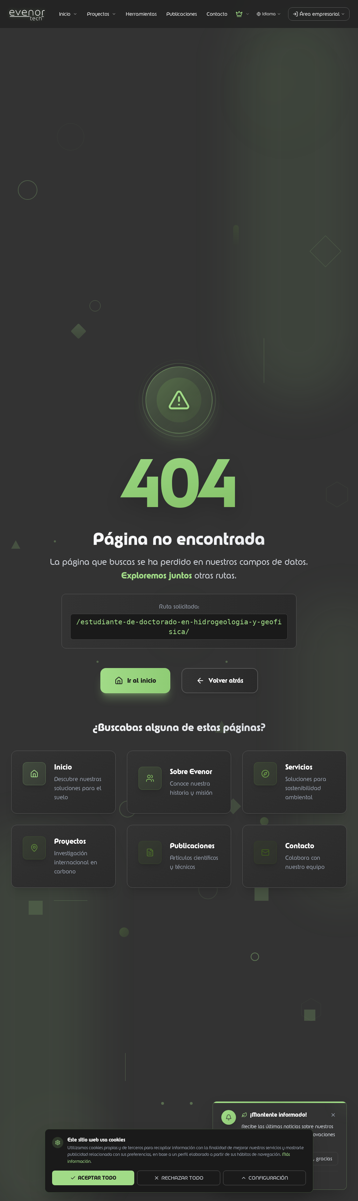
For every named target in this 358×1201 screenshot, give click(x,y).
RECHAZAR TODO (182, 1178)
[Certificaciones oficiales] (242, 14)
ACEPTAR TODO (97, 1178)
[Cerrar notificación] (333, 1115)
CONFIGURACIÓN (268, 1178)
